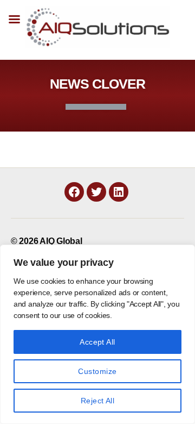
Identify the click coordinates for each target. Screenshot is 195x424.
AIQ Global (61, 241)
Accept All (97, 342)
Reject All (98, 400)
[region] (97, 334)
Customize (97, 371)
